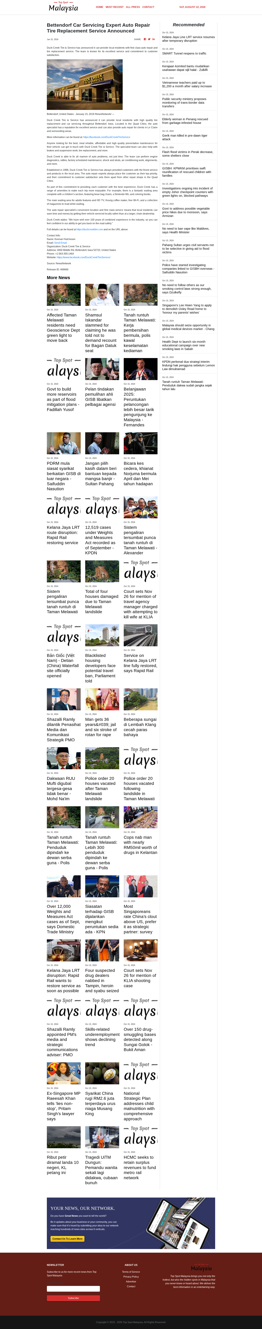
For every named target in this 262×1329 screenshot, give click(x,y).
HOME (99, 7)
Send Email (60, 242)
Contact (131, 1286)
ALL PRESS (133, 7)
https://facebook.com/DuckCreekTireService (106, 137)
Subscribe (73, 1298)
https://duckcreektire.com (89, 229)
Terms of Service (131, 1272)
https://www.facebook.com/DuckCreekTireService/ (83, 257)
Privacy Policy (131, 1276)
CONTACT (148, 7)
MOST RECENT (115, 7)
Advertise (131, 1281)
